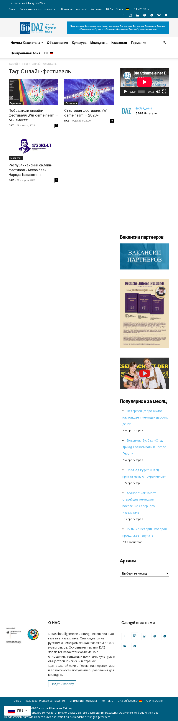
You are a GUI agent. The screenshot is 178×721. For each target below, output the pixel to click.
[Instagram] (130, 15)
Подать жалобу (62, 684)
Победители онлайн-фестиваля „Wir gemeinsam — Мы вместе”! (33, 115)
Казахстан (119, 42)
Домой (13, 64)
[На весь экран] (164, 91)
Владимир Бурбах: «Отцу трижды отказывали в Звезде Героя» (144, 446)
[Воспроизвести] (125, 91)
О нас (12, 9)
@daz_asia (143, 108)
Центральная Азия (25, 53)
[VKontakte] (159, 15)
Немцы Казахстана (25, 42)
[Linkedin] (137, 15)
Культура (79, 42)
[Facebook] (123, 15)
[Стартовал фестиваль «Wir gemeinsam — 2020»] (89, 92)
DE (47, 53)
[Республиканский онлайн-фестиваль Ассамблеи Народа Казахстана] (33, 147)
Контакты (96, 9)
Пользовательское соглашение (38, 9)
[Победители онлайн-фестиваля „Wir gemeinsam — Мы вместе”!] (33, 92)
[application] (144, 82)
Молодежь (98, 42)
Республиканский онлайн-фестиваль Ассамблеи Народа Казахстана (30, 170)
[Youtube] (166, 15)
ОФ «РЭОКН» (141, 9)
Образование (57, 42)
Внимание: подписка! (74, 9)
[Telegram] (151, 15)
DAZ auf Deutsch (116, 9)
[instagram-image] (144, 145)
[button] (164, 43)
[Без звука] (158, 91)
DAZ (11, 125)
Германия (138, 42)
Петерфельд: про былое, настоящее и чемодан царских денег (145, 417)
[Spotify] (144, 15)
